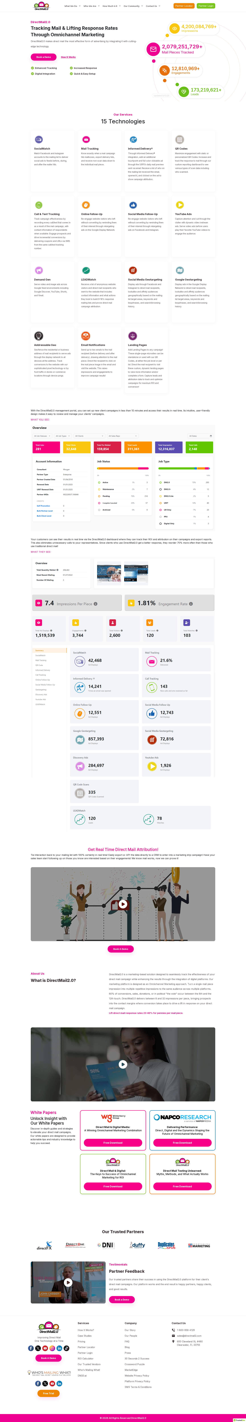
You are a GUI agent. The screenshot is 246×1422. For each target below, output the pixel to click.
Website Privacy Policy (137, 1375)
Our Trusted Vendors (89, 1364)
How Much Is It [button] (110, 6)
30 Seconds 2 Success (137, 1358)
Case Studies (85, 1335)
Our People (131, 1335)
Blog (127, 1347)
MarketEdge (131, 1369)
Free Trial (48, 1393)
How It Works (68, 57)
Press (128, 1352)
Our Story (130, 1330)
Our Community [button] (132, 6)
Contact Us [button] (151, 6)
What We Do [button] (71, 6)
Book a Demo (43, 57)
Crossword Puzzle (135, 1364)
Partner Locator (184, 5)
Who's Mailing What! (89, 1369)
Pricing (81, 1341)
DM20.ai (82, 1375)
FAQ (127, 1341)
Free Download (112, 1142)
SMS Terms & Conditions (138, 1387)
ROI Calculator (86, 1358)
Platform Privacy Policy (137, 1381)
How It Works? (86, 1330)
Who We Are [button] (90, 6)
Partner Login (206, 5)
